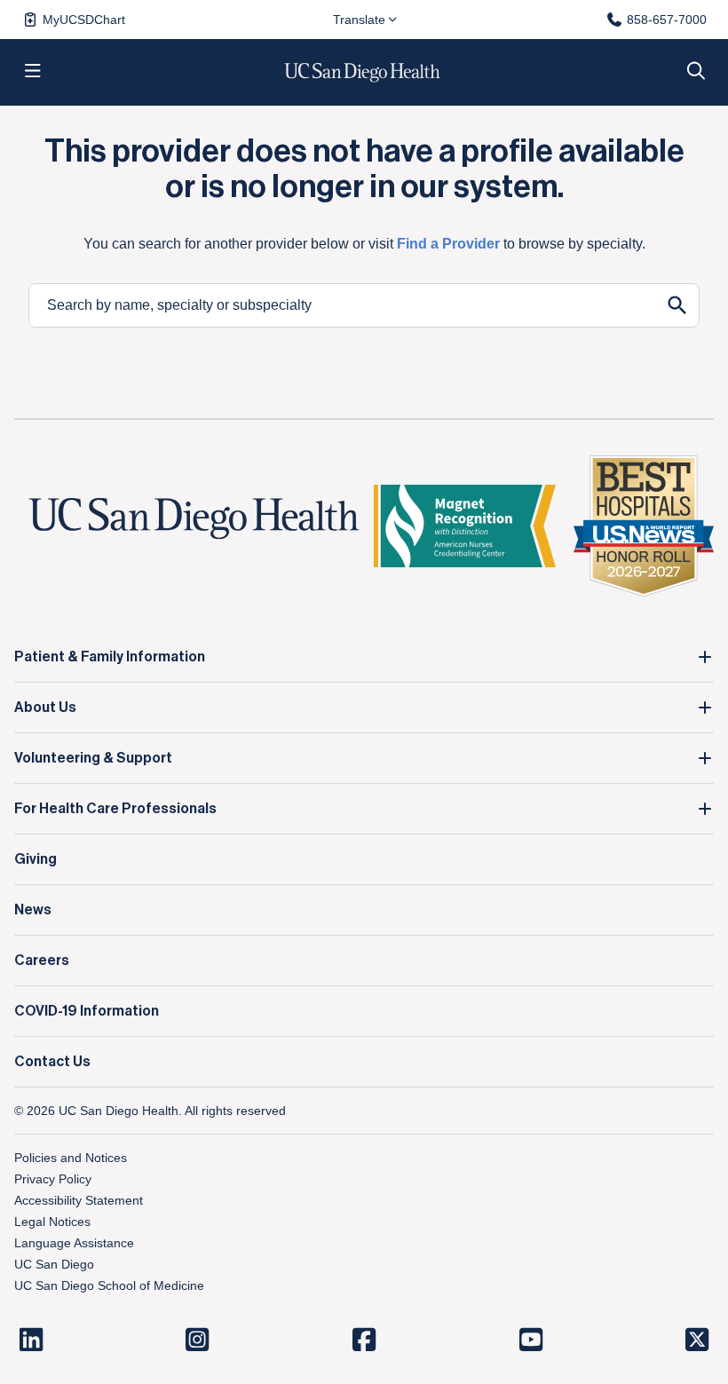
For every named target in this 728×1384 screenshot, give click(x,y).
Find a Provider (448, 243)
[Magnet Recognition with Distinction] (465, 526)
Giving (35, 859)
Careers (41, 960)
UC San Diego (54, 1264)
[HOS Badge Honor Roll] (644, 525)
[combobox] (342, 305)
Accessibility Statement (78, 1200)
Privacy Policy (52, 1179)
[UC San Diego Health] (194, 518)
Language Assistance (74, 1243)
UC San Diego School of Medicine (109, 1285)
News (32, 910)
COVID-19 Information (86, 1011)
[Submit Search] (677, 305)
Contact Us (52, 1062)
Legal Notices (52, 1221)
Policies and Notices (70, 1158)
